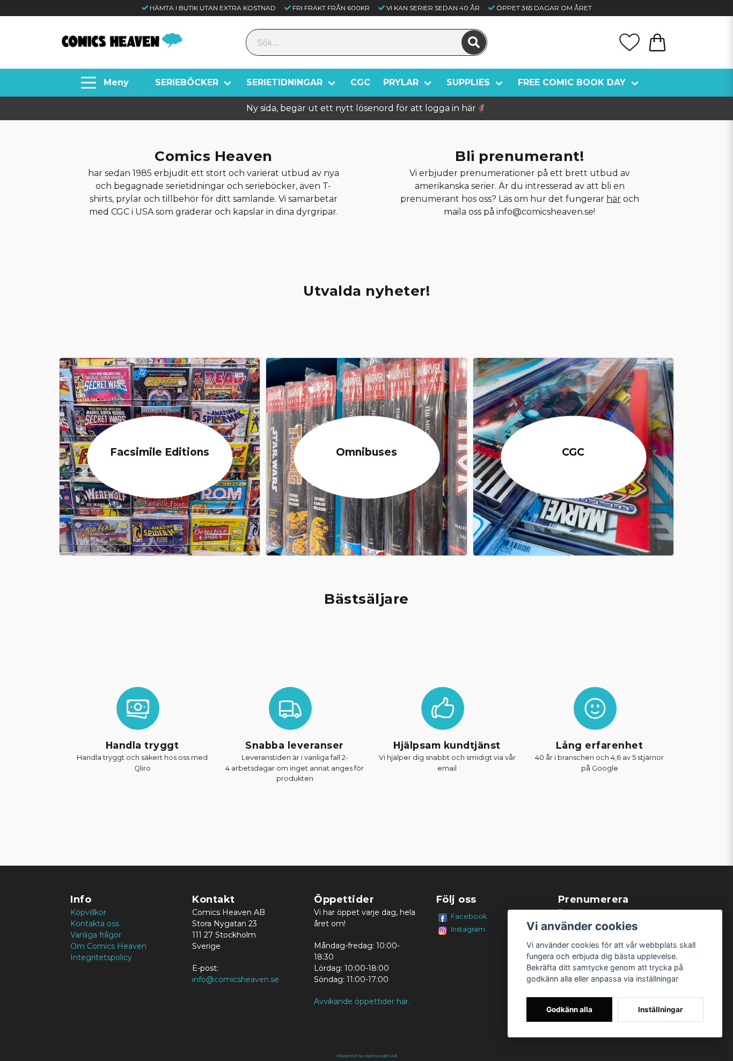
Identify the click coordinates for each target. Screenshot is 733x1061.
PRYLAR (401, 82)
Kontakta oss (94, 923)
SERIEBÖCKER (186, 82)
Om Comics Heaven (108, 946)
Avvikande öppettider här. (362, 1001)
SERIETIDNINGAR (284, 82)
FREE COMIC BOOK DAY (572, 82)
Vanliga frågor (95, 935)
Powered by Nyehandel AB (366, 1055)
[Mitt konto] (629, 42)
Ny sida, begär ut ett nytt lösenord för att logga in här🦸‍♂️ (366, 108)
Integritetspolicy (101, 957)
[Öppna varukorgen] (657, 42)
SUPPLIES (468, 82)
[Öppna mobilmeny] (106, 83)
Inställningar (660, 1009)
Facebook (469, 916)
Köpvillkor (88, 912)
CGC (360, 82)
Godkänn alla (569, 1009)
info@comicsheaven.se (235, 979)
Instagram (468, 929)
